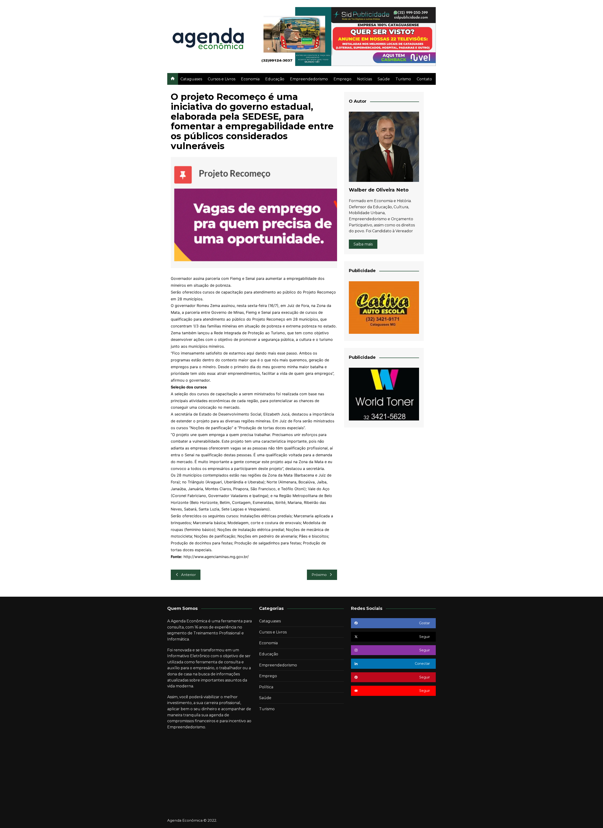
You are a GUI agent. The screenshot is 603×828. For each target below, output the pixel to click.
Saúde (384, 79)
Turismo (403, 79)
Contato (424, 79)
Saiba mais (363, 244)
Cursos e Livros (221, 79)
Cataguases (191, 79)
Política (266, 687)
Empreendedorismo (309, 79)
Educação (274, 79)
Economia (250, 79)
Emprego (342, 79)
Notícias (364, 79)
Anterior (188, 574)
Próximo (319, 574)
